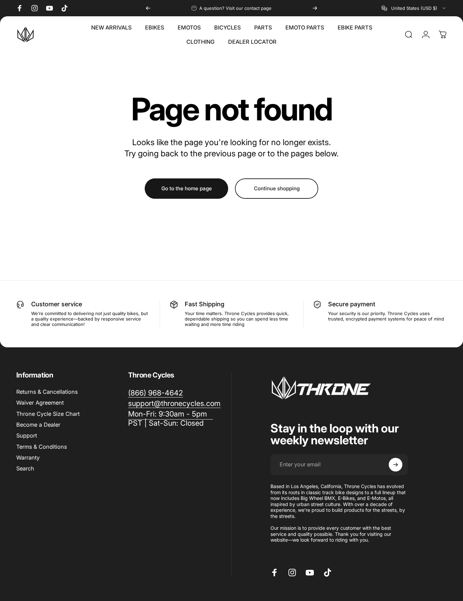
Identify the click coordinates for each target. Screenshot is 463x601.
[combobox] (414, 8)
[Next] (314, 8)
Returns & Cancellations (47, 391)
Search (25, 468)
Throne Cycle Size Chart (48, 413)
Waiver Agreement (40, 402)
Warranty (28, 457)
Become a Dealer (38, 424)
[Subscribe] (395, 464)
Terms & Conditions (41, 446)
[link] (170, 418)
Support (26, 435)
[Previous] (148, 8)
